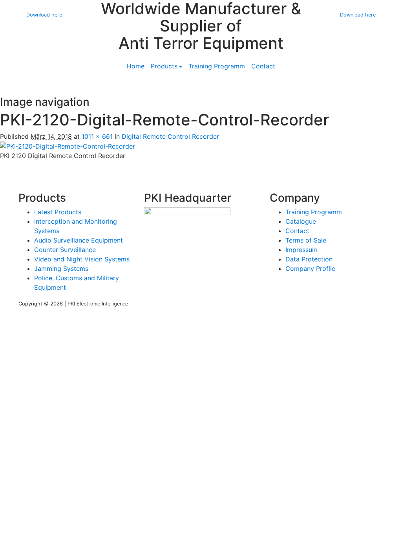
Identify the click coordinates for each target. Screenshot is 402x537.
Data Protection (309, 259)
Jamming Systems (61, 268)
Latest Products (57, 212)
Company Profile (310, 268)
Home (135, 66)
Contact (263, 66)
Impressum (301, 250)
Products (164, 66)
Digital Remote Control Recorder (170, 136)
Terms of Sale (305, 240)
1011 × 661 (97, 136)
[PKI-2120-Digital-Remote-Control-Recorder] (67, 146)
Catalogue (300, 221)
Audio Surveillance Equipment (78, 240)
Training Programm (216, 66)
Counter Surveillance (65, 250)
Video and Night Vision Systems (82, 259)
